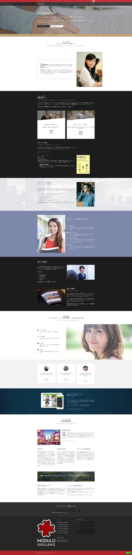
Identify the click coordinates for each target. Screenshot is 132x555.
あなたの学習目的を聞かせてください (68, 440)
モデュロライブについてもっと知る (75, 409)
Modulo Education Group (41, 552)
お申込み (76, 510)
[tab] (38, 152)
